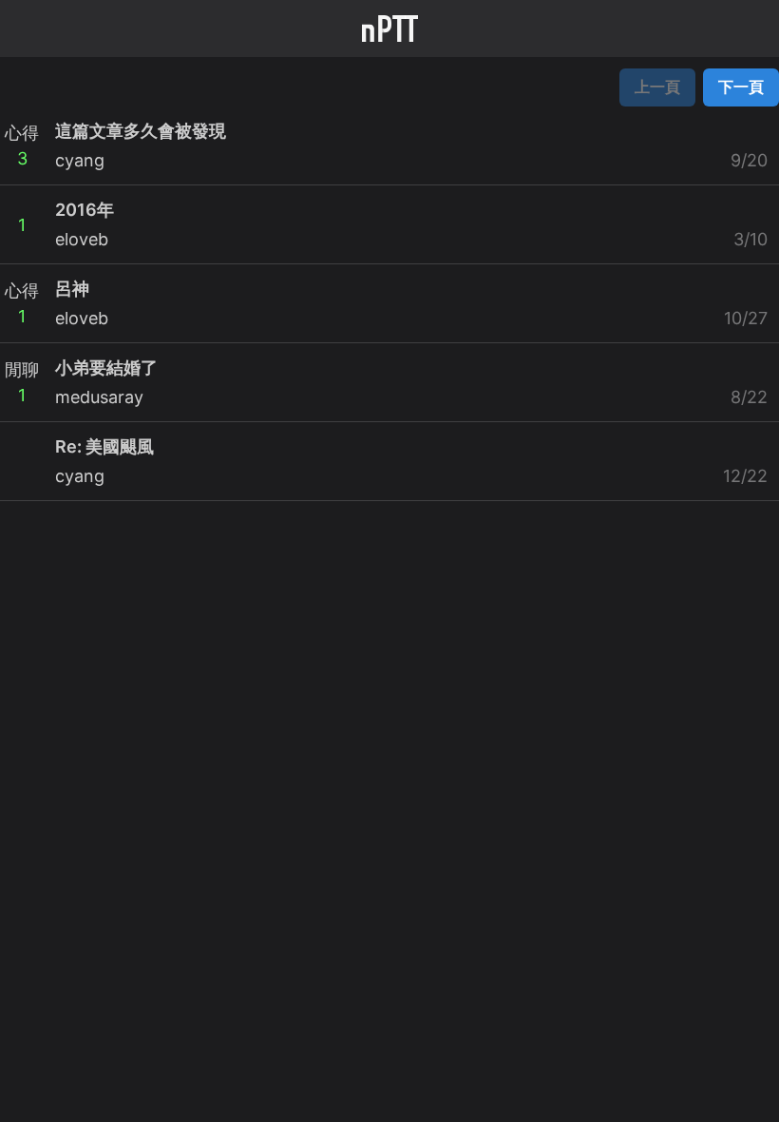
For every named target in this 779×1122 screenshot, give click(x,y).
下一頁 (741, 86)
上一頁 (657, 86)
